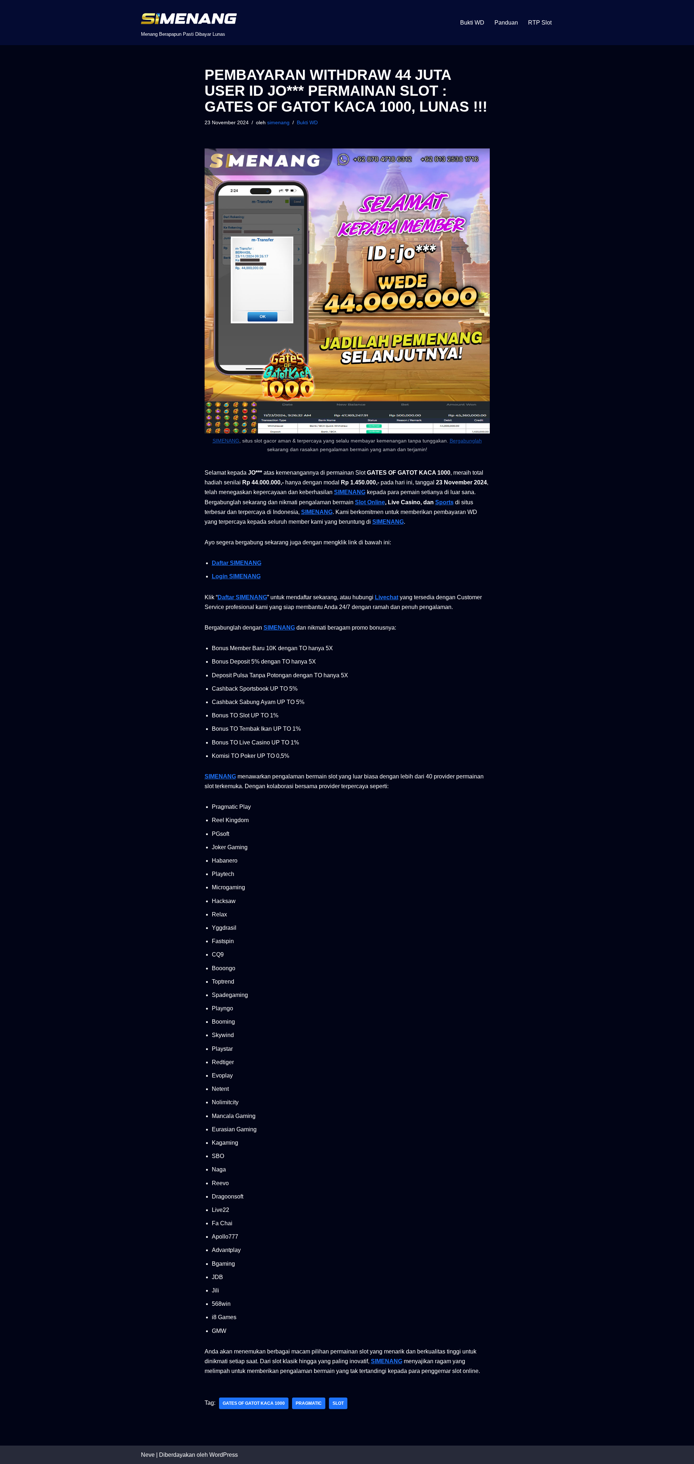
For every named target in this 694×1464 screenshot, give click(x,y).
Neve (148, 1455)
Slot (338, 1403)
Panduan (506, 23)
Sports (444, 502)
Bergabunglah (466, 441)
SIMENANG (226, 441)
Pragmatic (309, 1403)
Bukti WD (472, 23)
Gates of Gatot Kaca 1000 (254, 1403)
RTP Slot (540, 23)
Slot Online (370, 502)
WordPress (223, 1455)
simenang (278, 122)
